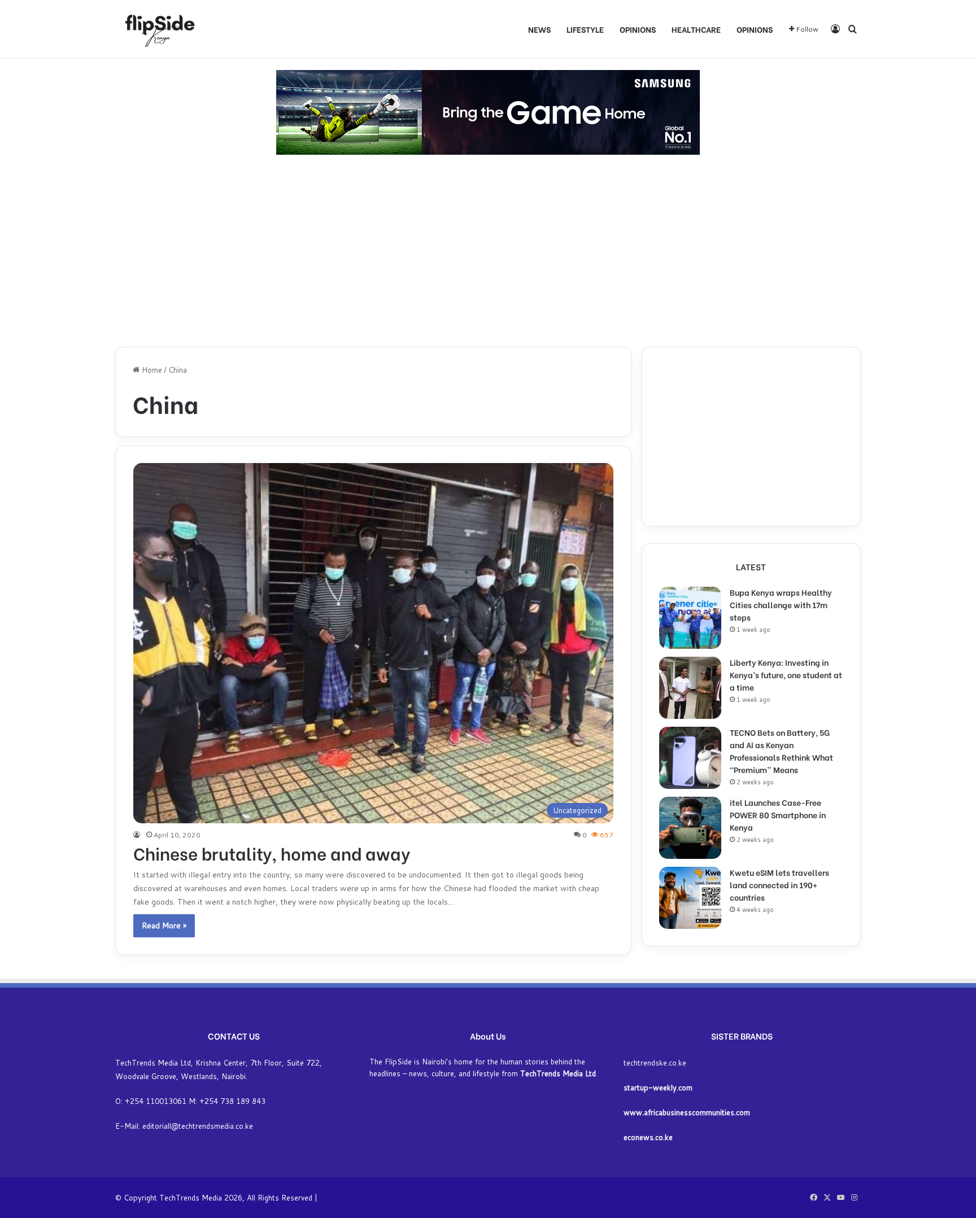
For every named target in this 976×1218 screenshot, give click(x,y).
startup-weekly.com (658, 1087)
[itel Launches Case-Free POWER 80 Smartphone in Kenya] (690, 828)
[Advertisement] (488, 251)
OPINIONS (638, 29)
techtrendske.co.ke (655, 1063)
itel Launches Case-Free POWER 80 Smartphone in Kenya (778, 814)
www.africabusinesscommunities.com (687, 1112)
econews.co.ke (648, 1137)
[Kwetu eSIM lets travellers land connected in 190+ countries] (690, 898)
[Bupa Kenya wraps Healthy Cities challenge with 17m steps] (690, 618)
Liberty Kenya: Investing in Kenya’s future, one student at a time (786, 674)
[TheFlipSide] (157, 29)
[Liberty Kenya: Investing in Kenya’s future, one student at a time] (690, 688)
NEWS (539, 29)
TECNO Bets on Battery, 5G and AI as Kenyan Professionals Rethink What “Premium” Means (781, 750)
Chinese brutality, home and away (271, 852)
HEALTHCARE (696, 29)
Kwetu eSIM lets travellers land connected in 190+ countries (779, 884)
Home (151, 370)
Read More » (164, 925)
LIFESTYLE (585, 29)
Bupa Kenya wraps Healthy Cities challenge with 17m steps (781, 604)
